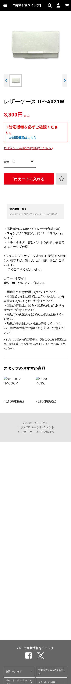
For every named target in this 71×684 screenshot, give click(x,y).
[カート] (66, 5)
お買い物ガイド (14, 671)
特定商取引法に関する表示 (50, 671)
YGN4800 (52, 214)
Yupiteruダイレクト (35, 423)
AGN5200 (14, 214)
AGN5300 (27, 214)
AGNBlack (39, 214)
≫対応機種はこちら (22, 137)
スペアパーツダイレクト (37, 427)
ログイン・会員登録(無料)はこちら (28, 148)
